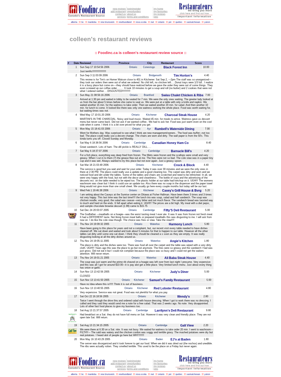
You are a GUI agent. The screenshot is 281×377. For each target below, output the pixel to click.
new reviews (119, 8)
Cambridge (140, 142)
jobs (156, 17)
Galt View (187, 325)
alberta (74, 22)
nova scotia (141, 22)
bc (82, 22)
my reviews (159, 14)
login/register (134, 8)
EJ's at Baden (181, 339)
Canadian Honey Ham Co (170, 142)
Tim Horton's (183, 75)
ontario (161, 22)
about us (131, 14)
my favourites (160, 11)
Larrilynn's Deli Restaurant (174, 310)
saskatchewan (193, 22)
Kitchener (151, 114)
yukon (207, 22)
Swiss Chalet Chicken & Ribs (182, 95)
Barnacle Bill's (181, 151)
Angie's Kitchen (181, 241)
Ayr (149, 128)
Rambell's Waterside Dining (174, 129)
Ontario (133, 67)
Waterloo (155, 224)
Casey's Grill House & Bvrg (181, 190)
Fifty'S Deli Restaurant (180, 210)
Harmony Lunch (180, 224)
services (121, 17)
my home (158, 8)
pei (170, 22)
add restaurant (118, 11)
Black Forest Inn (175, 67)
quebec (178, 22)
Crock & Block (184, 165)
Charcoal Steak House (181, 115)
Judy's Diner (179, 271)
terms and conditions (138, 17)
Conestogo (149, 67)
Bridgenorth (155, 75)
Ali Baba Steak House (180, 257)
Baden (159, 339)
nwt (152, 22)
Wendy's (183, 296)
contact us (120, 14)
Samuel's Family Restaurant (169, 280)
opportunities (134, 11)
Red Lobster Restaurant (171, 288)
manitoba (92, 22)
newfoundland (125, 22)
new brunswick (108, 22)
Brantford (149, 95)
